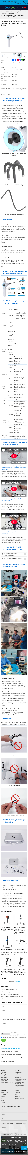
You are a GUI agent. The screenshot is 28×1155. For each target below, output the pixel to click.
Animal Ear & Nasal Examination (19, 1083)
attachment (6, 1034)
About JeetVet (4, 1092)
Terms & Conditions (22, 1037)
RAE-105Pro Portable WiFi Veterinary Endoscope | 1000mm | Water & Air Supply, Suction (20, 930)
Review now (17, 981)
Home (3, 12)
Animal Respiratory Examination (19, 1086)
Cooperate (3, 1094)
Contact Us (4, 1102)
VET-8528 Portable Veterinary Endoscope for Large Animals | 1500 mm (20, 952)
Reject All (7, 1148)
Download (17, 1092)
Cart (23, 7)
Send (3, 1040)
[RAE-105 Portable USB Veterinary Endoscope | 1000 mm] (7, 920)
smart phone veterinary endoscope (10, 994)
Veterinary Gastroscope (7, 13)
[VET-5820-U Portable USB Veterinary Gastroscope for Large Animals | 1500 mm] (20, 962)
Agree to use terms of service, (14, 1037)
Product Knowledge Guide (19, 1099)
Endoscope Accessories (7, 1082)
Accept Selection (15, 1148)
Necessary (6, 1151)
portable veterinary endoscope (9, 989)
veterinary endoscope (17, 996)
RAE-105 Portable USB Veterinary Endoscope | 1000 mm (7, 929)
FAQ (2, 1098)
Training (3, 1096)
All (6, 12)
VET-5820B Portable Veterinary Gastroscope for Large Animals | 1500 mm (7, 972)
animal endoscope (6, 996)
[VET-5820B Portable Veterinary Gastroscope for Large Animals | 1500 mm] (7, 962)
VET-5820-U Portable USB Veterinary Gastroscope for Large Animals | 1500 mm (20, 972)
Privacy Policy (18, 1096)
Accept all (24, 1148)
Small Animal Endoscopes (4, 1073)
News (2, 1100)
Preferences (19, 1151)
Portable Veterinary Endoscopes (16, 12)
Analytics (13, 1151)
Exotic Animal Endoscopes (4, 1080)
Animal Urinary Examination (18, 1073)
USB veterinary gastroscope (8, 991)
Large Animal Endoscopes (4, 1076)
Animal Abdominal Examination (19, 1076)
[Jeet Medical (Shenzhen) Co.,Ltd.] (10, 7)
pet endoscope (5, 998)
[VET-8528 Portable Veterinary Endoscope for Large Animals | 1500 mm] (20, 941)
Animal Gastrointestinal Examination (20, 1080)
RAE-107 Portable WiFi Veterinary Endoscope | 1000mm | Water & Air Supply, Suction (7, 952)
